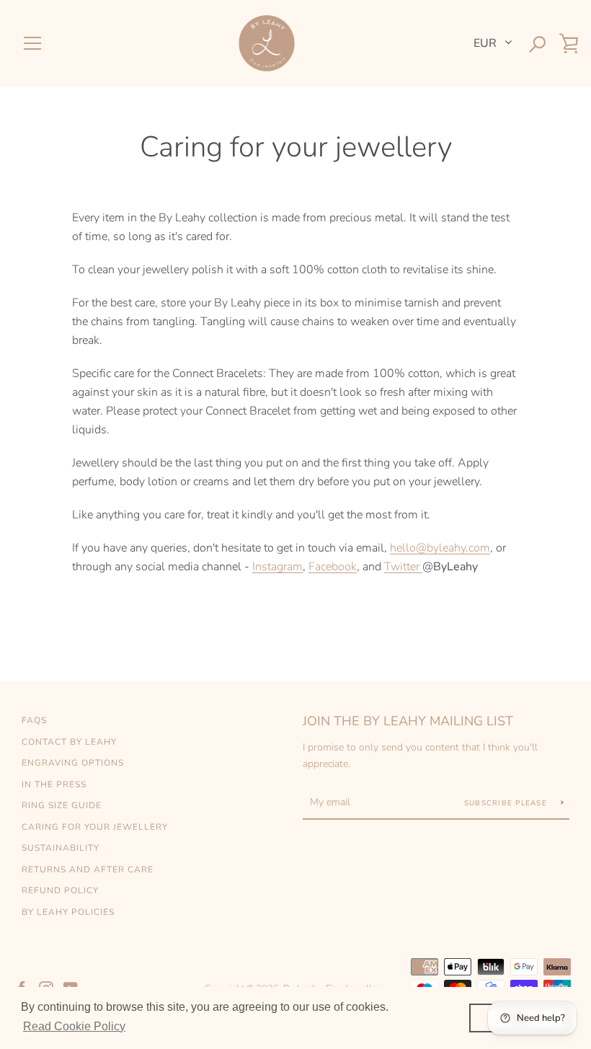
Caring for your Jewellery (95, 827)
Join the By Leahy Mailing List (408, 721)
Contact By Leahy (69, 742)
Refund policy (60, 890)
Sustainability (60, 848)
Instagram (277, 567)
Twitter (401, 567)
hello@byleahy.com (440, 548)
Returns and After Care (88, 869)
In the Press (54, 784)
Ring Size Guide (62, 805)
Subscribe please (507, 803)
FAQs (34, 720)
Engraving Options (73, 763)
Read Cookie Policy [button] (74, 1026)
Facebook (332, 567)
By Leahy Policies (68, 912)
